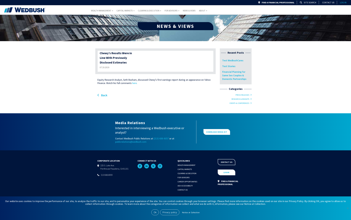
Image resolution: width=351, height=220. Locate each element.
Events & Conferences (239, 103)
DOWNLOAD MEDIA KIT (216, 132)
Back (104, 95)
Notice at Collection (191, 212)
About (202, 10)
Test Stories (228, 66)
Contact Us (328, 2)
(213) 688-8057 (161, 138)
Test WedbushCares (232, 60)
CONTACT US (227, 162)
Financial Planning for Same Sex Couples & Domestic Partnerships (234, 75)
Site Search (309, 2)
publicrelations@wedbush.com (130, 141)
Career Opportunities (187, 181)
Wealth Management (101, 10)
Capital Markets (125, 10)
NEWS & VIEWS (175, 26)
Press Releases (242, 95)
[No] (347, 208)
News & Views (189, 10)
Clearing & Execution (149, 10)
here (134, 83)
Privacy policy (169, 212)
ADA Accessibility (185, 185)
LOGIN (226, 172)
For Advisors (171, 10)
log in (343, 2)
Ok (155, 212)
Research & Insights (240, 99)
